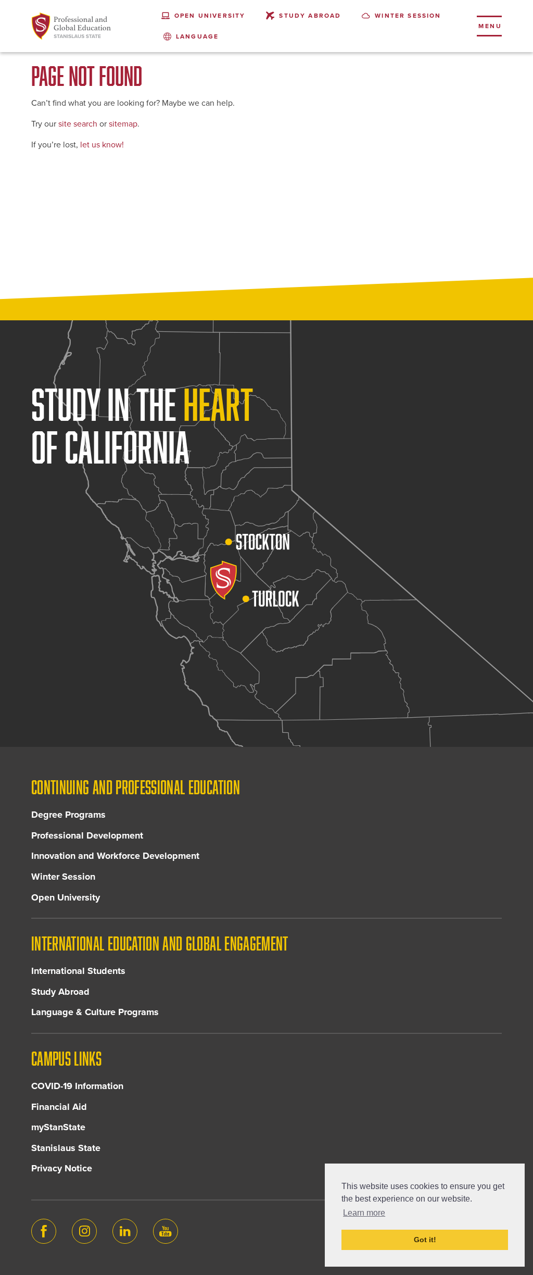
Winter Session (63, 876)
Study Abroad (60, 991)
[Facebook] (43, 1231)
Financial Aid (59, 1106)
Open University (65, 897)
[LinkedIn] (124, 1231)
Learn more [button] (364, 1212)
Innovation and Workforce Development (115, 855)
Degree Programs (68, 814)
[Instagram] (84, 1231)
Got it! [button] (425, 1239)
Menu (490, 26)
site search (77, 124)
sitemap (123, 124)
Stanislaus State (65, 1148)
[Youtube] (165, 1231)
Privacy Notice (61, 1168)
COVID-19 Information (77, 1086)
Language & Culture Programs (95, 1012)
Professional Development (87, 835)
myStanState (58, 1127)
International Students (78, 971)
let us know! (102, 145)
